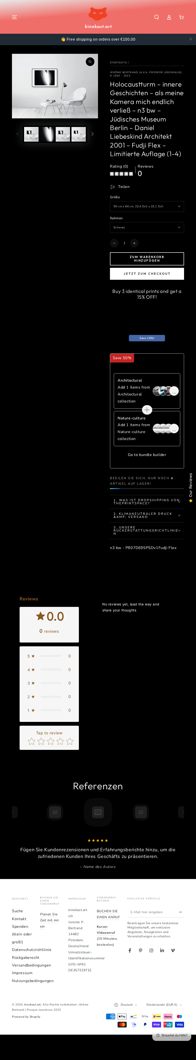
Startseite (118, 62)
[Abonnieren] (181, 912)
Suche (17, 911)
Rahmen (116, 218)
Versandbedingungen (31, 965)
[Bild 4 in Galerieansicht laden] (78, 134)
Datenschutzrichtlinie (32, 949)
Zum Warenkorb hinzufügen (147, 259)
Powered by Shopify (26, 1017)
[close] (190, 39)
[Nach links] (17, 134)
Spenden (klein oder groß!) (22, 934)
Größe (115, 197)
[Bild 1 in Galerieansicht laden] (31, 134)
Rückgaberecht (25, 957)
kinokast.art (32, 1004)
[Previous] (17, 812)
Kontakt (19, 919)
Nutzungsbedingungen (33, 980)
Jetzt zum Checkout (147, 273)
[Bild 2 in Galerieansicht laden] (47, 134)
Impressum (22, 973)
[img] (121, 174)
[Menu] (14, 17)
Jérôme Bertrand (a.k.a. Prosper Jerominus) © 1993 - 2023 (146, 74)
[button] (156, 17)
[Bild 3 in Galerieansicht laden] (63, 134)
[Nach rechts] (92, 134)
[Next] (179, 812)
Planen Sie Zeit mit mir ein (49, 920)
